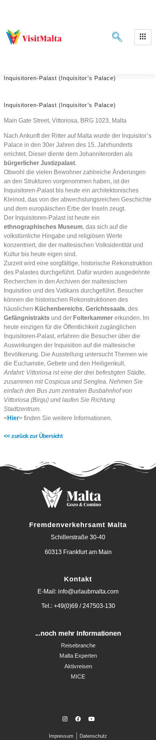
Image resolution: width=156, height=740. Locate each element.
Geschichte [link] (136, 199)
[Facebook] (78, 719)
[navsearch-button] (115, 37)
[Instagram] (64, 719)
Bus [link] (42, 390)
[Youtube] (91, 719)
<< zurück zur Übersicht (33, 436)
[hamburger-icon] (142, 37)
